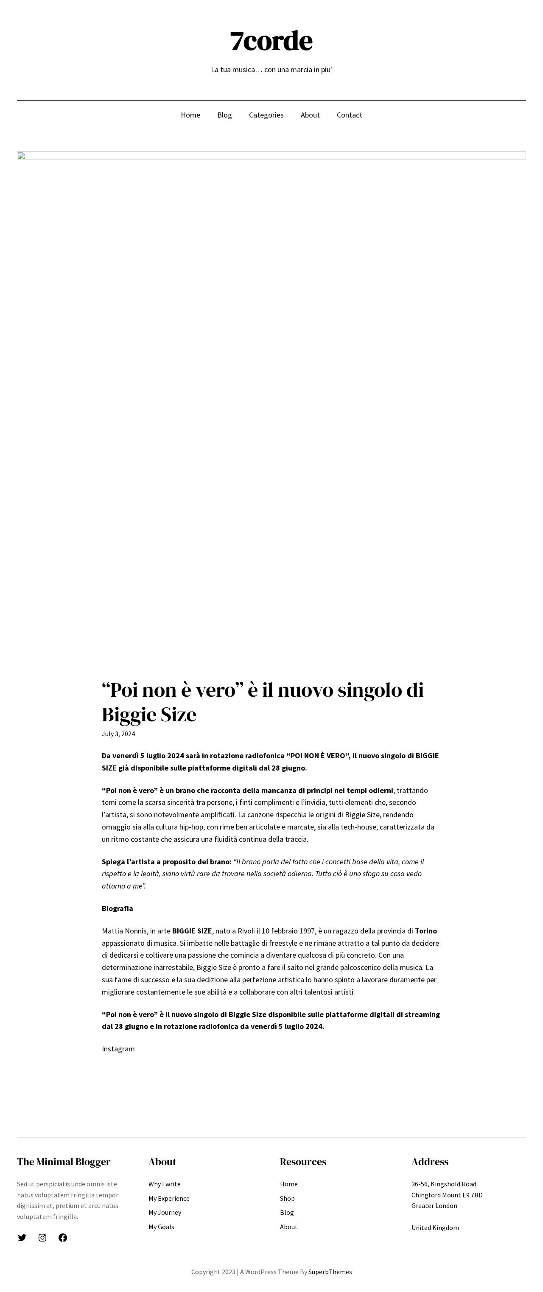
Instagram (118, 1049)
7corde (271, 40)
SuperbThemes (330, 1271)
